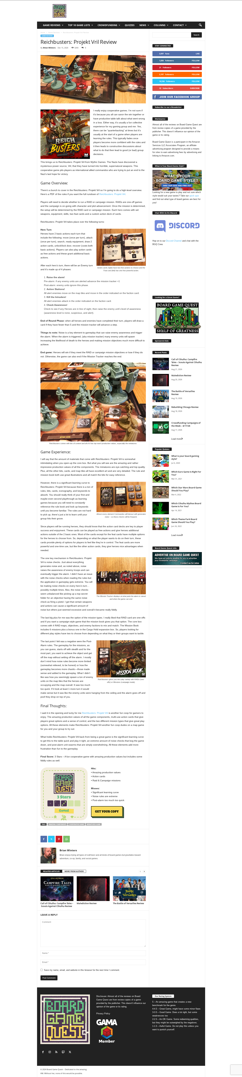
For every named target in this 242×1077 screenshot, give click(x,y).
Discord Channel (174, 241)
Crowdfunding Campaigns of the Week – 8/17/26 (186, 424)
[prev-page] (140, 871)
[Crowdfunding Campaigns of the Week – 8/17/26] (160, 427)
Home (42, 32)
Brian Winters (49, 47)
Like (198, 53)
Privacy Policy (103, 1013)
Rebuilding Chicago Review (185, 407)
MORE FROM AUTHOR (74, 871)
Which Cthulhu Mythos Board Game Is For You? (186, 505)
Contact (178, 25)
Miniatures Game (93, 824)
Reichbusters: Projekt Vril (112, 194)
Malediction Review (87, 903)
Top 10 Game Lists (79, 25)
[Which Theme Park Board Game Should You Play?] (160, 524)
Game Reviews (51, 25)
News (142, 25)
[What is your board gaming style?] (160, 460)
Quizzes (129, 25)
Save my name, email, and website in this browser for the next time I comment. (82, 970)
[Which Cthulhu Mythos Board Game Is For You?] (160, 508)
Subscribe (195, 88)
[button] (200, 25)
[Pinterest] (59, 839)
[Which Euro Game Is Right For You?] (160, 476)
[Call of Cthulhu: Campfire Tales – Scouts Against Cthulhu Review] (56, 888)
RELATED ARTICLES (51, 871)
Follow (196, 60)
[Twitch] (64, 1052)
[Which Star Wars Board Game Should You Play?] (160, 492)
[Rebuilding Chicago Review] (160, 412)
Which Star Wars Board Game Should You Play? (186, 489)
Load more (176, 439)
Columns (159, 25)
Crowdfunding (107, 25)
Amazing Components (57, 824)
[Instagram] (50, 1052)
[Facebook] (43, 839)
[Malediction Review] (93, 888)
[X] (51, 839)
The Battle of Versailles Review (128, 903)
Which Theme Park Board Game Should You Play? (184, 521)
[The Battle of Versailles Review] (129, 888)
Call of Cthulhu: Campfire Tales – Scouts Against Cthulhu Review (56, 905)
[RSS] (57, 1052)
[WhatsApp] (66, 839)
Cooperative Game (76, 824)
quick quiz (194, 195)
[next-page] (144, 871)
